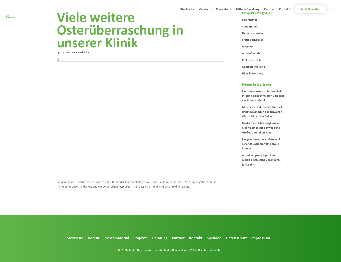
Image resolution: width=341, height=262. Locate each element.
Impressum (260, 238)
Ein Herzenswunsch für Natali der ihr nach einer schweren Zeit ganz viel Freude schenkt (263, 95)
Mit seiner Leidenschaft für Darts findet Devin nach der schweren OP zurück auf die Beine (262, 111)
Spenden (214, 238)
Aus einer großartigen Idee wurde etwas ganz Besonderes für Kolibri (261, 159)
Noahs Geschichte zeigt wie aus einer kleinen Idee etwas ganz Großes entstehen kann (262, 127)
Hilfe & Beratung (247, 9)
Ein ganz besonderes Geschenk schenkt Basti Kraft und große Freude (261, 143)
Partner (269, 9)
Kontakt (284, 9)
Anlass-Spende (251, 53)
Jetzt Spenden (310, 9)
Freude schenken (81, 52)
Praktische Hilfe (252, 60)
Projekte (222, 9)
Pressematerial (116, 238)
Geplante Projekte (253, 67)
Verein (203, 9)
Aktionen (247, 46)
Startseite (187, 9)
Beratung (159, 238)
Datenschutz (236, 238)
